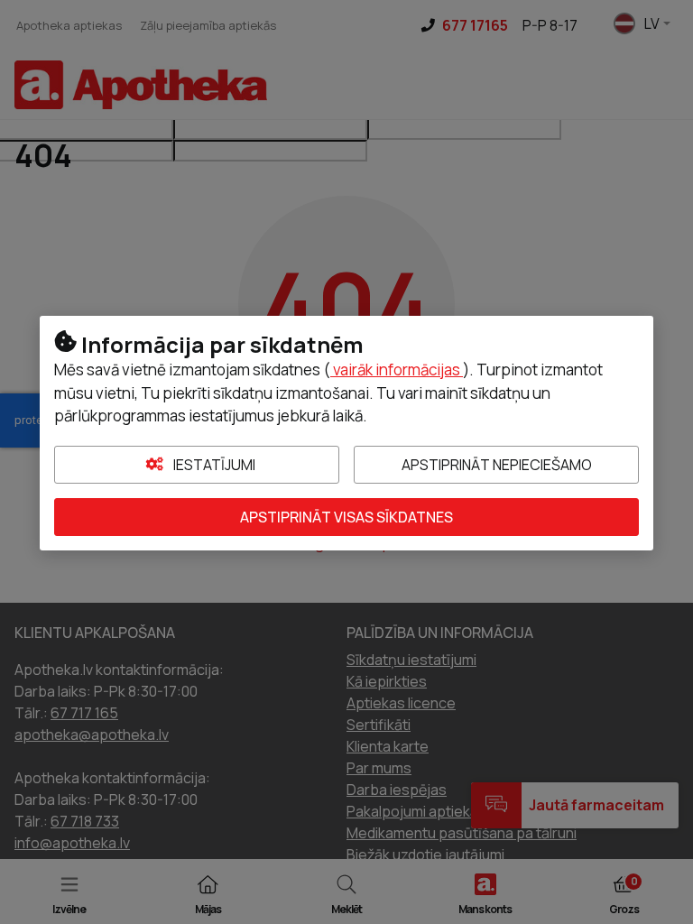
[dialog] (346, 462)
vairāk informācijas (396, 369)
